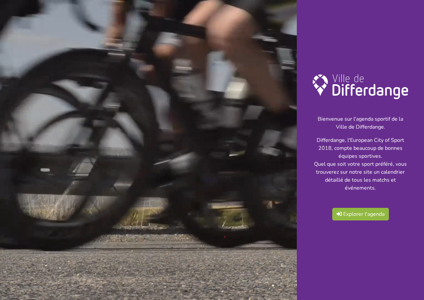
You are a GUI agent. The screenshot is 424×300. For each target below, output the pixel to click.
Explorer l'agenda (363, 214)
